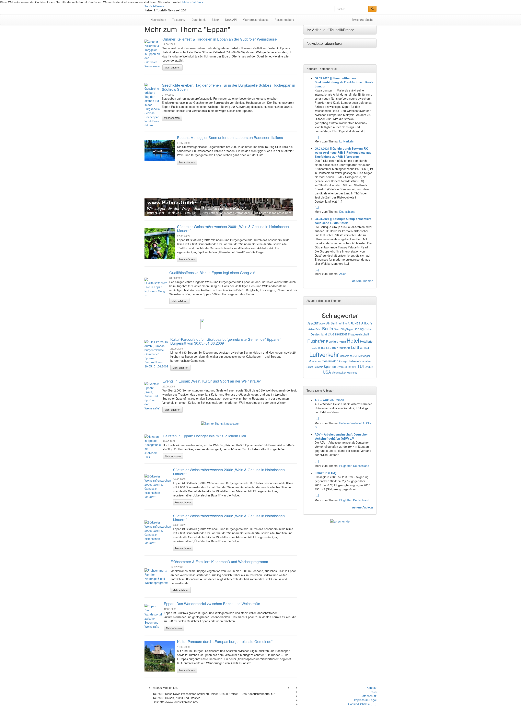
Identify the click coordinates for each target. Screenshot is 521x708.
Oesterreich (330, 361)
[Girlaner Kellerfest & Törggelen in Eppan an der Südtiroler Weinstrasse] (152, 54)
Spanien (330, 366)
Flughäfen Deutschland (354, 466)
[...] (317, 137)
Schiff (309, 367)
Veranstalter (339, 372)
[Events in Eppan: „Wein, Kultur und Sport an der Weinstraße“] (152, 396)
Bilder (215, 20)
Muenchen (315, 361)
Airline (343, 323)
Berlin (327, 328)
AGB (374, 692)
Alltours (366, 323)
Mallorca (344, 356)
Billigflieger (346, 329)
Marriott (354, 355)
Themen (362, 281)
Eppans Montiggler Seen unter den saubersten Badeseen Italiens (230, 137)
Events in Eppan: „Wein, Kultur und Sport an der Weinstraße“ (211, 381)
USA (327, 372)
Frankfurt (332, 341)
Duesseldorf (337, 333)
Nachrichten (158, 20)
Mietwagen (364, 355)
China (367, 329)
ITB (334, 348)
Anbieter (362, 507)
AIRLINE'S (354, 323)
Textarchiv (178, 20)
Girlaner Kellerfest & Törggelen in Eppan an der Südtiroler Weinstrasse (219, 39)
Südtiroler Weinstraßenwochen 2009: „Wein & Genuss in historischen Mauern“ (233, 228)
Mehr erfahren (191, 2)
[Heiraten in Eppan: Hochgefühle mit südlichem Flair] (152, 447)
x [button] (202, 2)
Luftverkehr (346, 141)
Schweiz (318, 367)
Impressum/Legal (365, 700)
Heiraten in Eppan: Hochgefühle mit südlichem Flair (204, 435)
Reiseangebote (284, 20)
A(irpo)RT (313, 323)
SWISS (341, 366)
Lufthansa (360, 347)
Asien (342, 274)
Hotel (353, 340)
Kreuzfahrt (343, 347)
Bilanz (337, 329)
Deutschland (347, 212)
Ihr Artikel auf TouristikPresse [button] (330, 29)
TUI (360, 366)
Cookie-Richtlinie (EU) (362, 704)
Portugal (343, 361)
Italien (328, 348)
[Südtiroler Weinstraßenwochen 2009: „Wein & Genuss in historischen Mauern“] (159, 243)
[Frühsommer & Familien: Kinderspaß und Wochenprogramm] (156, 576)
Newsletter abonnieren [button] (325, 43)
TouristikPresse (154, 6)
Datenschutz (368, 696)
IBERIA (321, 348)
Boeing (359, 328)
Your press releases (255, 20)
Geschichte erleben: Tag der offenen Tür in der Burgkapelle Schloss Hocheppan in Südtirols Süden (228, 87)
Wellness (352, 372)
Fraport (342, 341)
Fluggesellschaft (358, 334)
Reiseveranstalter (359, 361)
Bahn (318, 329)
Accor (322, 323)
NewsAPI (231, 20)
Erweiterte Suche (362, 20)
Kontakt (372, 688)
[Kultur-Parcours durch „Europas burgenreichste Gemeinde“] (159, 656)
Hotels (314, 348)
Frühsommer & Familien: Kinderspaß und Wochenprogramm (219, 561)
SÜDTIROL (351, 366)
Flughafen (316, 341)
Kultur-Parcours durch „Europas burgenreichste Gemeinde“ (225, 641)
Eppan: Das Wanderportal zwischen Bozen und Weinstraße (212, 603)
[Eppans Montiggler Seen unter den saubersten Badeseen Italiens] (159, 150)
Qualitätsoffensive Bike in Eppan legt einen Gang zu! (212, 272)
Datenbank (199, 20)
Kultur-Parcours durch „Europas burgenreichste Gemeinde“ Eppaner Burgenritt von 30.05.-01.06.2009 (225, 341)
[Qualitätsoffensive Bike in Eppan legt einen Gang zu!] (155, 287)
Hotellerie (366, 341)
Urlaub (369, 367)
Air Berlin (332, 323)
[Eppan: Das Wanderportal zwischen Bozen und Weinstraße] (153, 616)
